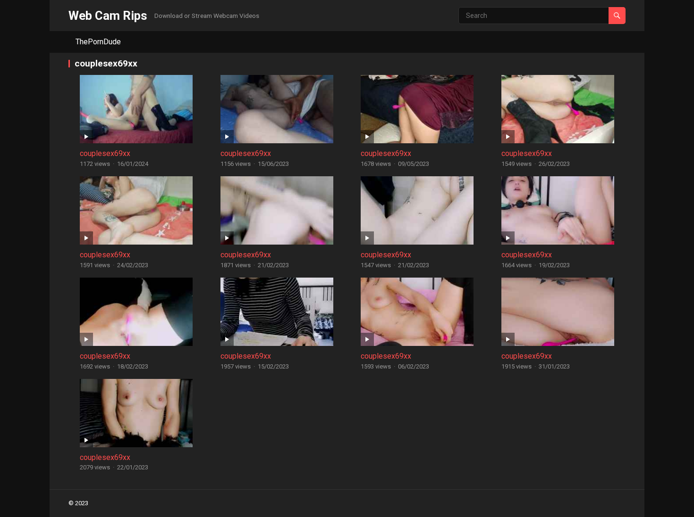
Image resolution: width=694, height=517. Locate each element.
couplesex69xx (105, 153)
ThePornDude (98, 41)
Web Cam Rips (107, 15)
